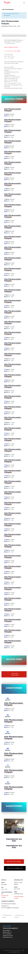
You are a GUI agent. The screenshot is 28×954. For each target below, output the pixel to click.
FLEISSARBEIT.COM (15, 952)
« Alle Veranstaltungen (7, 9)
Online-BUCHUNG (14, 861)
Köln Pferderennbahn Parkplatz (12, 110)
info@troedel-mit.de (7, 937)
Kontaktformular (15, 868)
